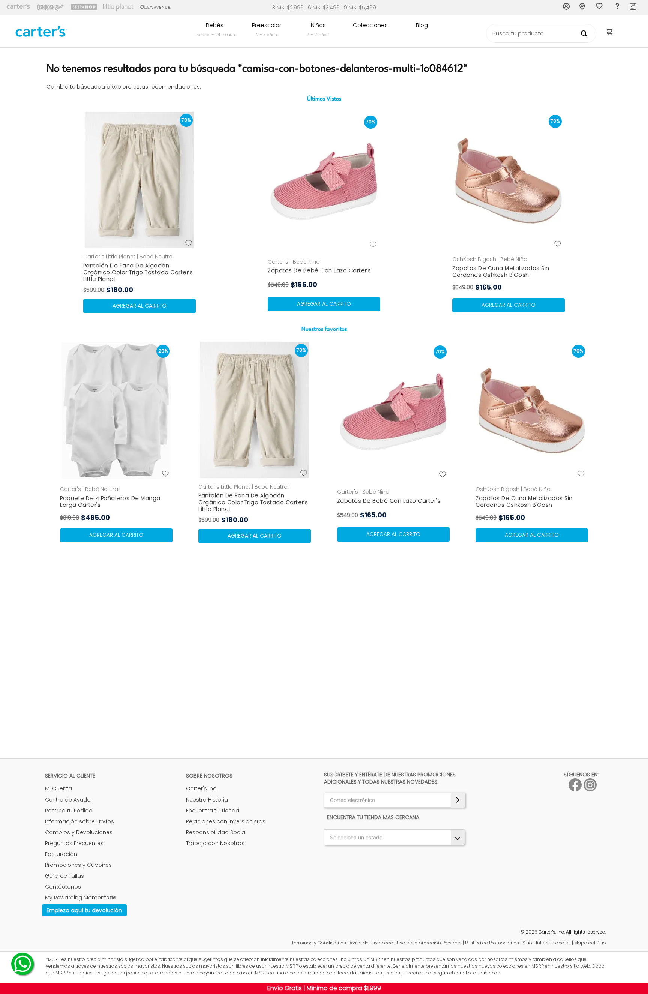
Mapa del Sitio (590, 943)
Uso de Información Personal (429, 943)
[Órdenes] (633, 7)
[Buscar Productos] (585, 33)
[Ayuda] (617, 7)
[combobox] (541, 33)
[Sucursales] (583, 7)
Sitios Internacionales (546, 943)
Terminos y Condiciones (318, 943)
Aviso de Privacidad (371, 943)
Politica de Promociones (492, 943)
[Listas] (600, 8)
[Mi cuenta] (566, 7)
